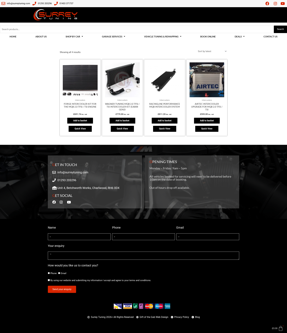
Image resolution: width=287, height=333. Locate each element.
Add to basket (80, 120)
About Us (41, 36)
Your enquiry (56, 246)
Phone (116, 227)
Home (13, 36)
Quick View (80, 128)
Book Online (208, 36)
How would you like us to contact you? (73, 265)
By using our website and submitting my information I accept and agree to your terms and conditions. (100, 280)
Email (180, 227)
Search (280, 29)
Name (52, 227)
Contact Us (270, 36)
